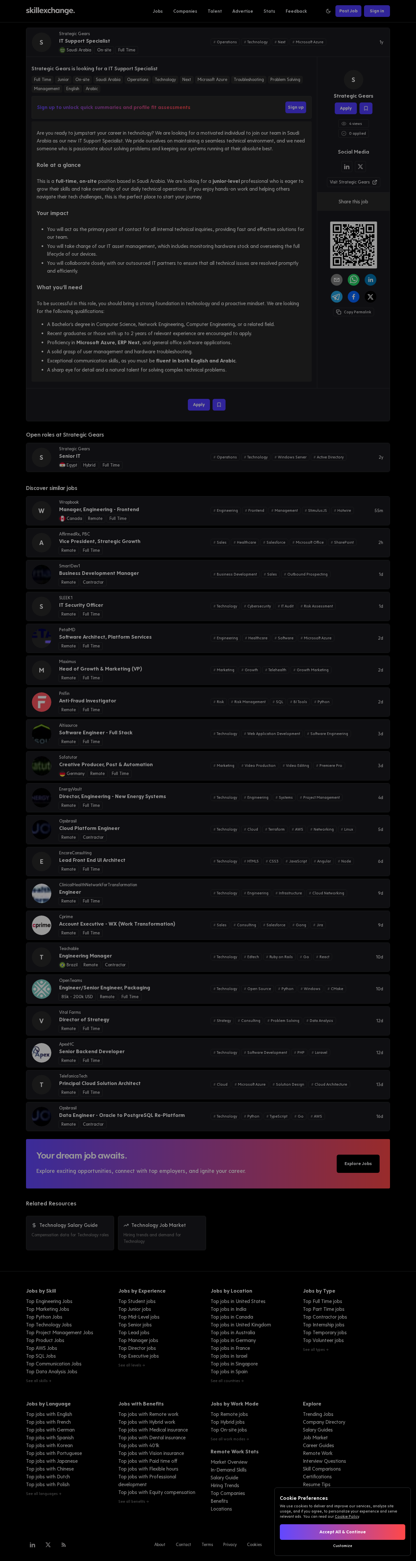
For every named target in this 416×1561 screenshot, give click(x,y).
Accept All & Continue (342, 1532)
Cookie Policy (347, 1516)
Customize (342, 1545)
